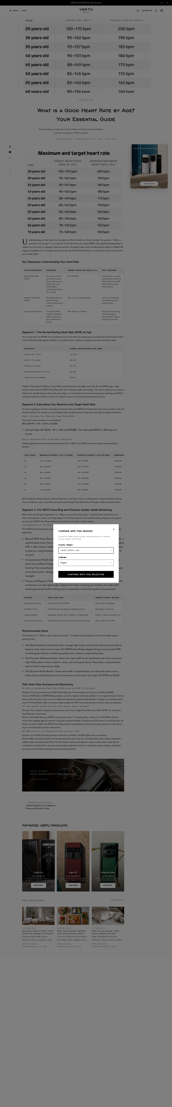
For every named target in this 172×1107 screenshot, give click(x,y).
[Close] (113, 529)
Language (62, 557)
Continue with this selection (86, 574)
